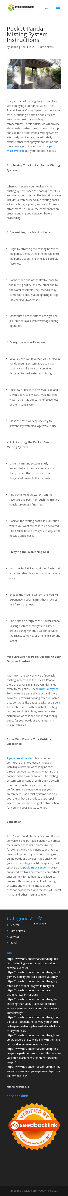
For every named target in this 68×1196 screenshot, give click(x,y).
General (14, 925)
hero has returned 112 (18, 1086)
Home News (46, 47)
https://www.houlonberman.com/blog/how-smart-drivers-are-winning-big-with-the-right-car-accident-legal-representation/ (34, 1039)
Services (14, 936)
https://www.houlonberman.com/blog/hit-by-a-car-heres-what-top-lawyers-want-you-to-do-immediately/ (34, 1071)
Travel (13, 942)
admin (14, 47)
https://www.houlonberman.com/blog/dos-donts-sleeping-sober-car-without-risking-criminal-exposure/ (33, 963)
